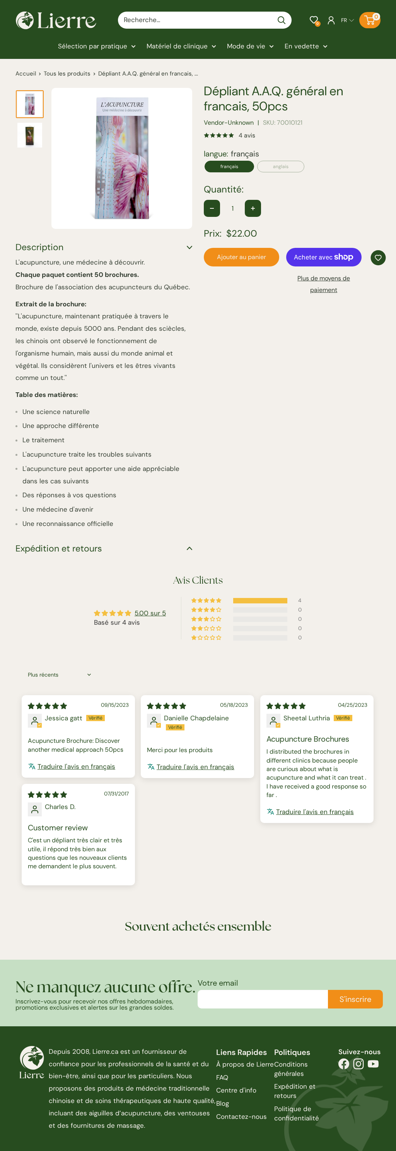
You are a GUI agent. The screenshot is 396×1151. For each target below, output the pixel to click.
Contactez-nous (241, 1116)
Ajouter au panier (241, 257)
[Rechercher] (282, 20)
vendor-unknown (229, 123)
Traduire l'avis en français (76, 766)
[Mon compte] (331, 20)
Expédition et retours (295, 1091)
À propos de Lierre (245, 1064)
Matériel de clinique (177, 46)
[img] (47, 706)
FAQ (222, 1077)
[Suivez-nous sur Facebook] (343, 1066)
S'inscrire (355, 999)
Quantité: (224, 189)
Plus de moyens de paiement (323, 284)
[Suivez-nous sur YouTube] (373, 1066)
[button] (314, 20)
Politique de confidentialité (296, 1113)
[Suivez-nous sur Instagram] (358, 1066)
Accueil (25, 73)
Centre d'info (236, 1090)
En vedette (302, 46)
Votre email (218, 983)
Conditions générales (291, 1069)
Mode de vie (246, 46)
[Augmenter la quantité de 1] (253, 208)
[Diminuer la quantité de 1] (212, 208)
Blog (222, 1103)
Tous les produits (67, 73)
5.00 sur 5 (150, 613)
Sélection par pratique (92, 46)
